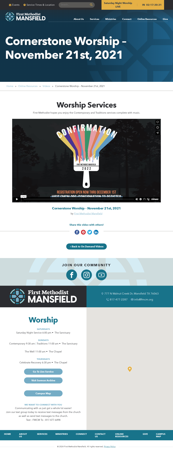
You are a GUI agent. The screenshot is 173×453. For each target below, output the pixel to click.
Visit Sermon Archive (43, 380)
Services (94, 19)
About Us (79, 19)
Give (165, 19)
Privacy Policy (109, 446)
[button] (130, 369)
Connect (126, 19)
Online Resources (147, 19)
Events (15, 5)
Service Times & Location (41, 5)
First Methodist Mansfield (88, 213)
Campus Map (43, 393)
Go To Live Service (43, 371)
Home (9, 86)
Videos (46, 86)
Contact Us (100, 435)
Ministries (110, 19)
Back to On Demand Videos (87, 246)
